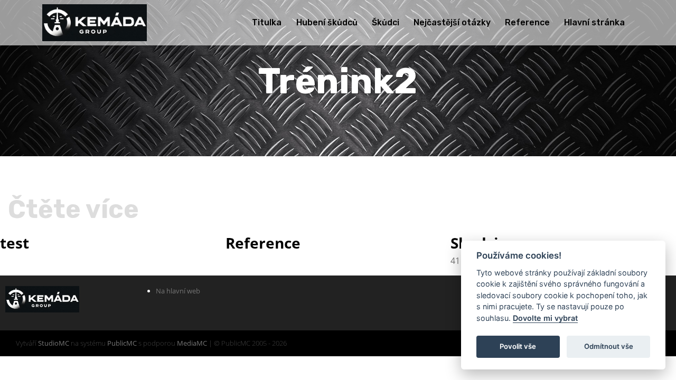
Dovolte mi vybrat (545, 318)
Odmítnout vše (608, 346)
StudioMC (53, 343)
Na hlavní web (178, 291)
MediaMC (192, 343)
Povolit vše (518, 346)
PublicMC (122, 343)
